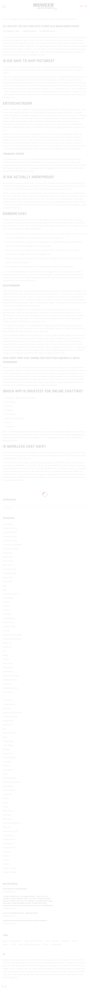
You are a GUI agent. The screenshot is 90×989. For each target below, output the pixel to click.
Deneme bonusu (78, 971)
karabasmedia (8, 721)
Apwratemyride (16, 941)
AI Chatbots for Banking (12, 545)
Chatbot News (8, 622)
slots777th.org (8, 811)
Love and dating (9, 757)
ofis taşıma (56, 968)
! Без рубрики (8, 524)
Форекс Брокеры (9, 868)
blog (4, 590)
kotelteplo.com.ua (9, 733)
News (5, 774)
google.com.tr (13, 977)
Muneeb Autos (48, 31)
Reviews (6, 798)
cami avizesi (19, 966)
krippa (5, 737)
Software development (11, 823)
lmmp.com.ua (8, 753)
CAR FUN (6, 610)
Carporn (56, 941)
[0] (84, 7)
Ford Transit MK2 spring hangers (15, 889)
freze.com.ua (8, 663)
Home (5, 19)
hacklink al (24, 960)
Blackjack (61, 974)
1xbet (70, 971)
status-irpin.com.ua (10, 831)
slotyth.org (7, 815)
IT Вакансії (7, 700)
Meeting (6, 766)
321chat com (76, 434)
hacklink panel (14, 960)
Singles (5, 806)
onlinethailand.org (9, 778)
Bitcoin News (8, 577)
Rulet (46, 971)
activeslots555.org (10, 536)
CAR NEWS (7, 614)
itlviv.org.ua (7, 708)
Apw (5, 941)
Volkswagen (56, 944)
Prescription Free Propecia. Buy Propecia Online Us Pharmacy (25, 921)
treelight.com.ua (9, 839)
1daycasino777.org (10, 528)
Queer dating (8, 786)
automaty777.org (9, 569)
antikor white (8, 553)
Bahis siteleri (7, 974)
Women (6, 860)
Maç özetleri (17, 974)
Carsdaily (66, 941)
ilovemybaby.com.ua (10, 688)
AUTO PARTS (8, 565)
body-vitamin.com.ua (11, 594)
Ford (14, 944)
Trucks (46, 944)
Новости (6, 864)
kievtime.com (8, 725)
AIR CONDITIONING (10, 549)
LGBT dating (7, 745)
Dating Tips (7, 647)
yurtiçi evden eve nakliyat (70, 968)
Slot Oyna (57, 971)
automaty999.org (9, 573)
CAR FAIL (6, 606)
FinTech (6, 659)
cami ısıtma (62, 966)
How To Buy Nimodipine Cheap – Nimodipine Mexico (20, 913)
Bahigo (64, 971)
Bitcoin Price (7, 581)
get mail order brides (11, 675)
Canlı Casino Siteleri (37, 974)
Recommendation (9, 790)
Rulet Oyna (75, 974)
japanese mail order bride (12, 712)
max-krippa (7, 761)
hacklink (6, 960)
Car (48, 941)
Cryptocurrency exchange (12, 635)
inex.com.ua (7, 692)
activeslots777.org (10, 540)
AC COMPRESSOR (10, 532)
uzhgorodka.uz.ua (9, 847)
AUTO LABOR (8, 561)
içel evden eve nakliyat (25, 971)
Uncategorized (14, 19)
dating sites (7, 643)
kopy (4, 729)
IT (3, 696)
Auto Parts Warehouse (34, 941)
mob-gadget (7, 770)
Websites (6, 856)
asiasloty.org (7, 557)
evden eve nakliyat (16, 968)
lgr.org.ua (6, 749)
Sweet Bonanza (51, 974)
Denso (6, 944)
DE (4, 651)
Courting (6, 630)
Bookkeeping (8, 598)
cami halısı (80, 960)
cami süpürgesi (40, 966)
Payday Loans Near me (12, 782)
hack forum (58, 960)
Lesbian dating (8, 741)
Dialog (5, 655)
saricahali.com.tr (59, 963)
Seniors (5, 802)
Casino (50, 971)
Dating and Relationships (12, 639)
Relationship (7, 794)
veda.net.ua (7, 852)
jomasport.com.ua (10, 716)
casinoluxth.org (8, 618)
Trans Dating (8, 835)
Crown (75, 941)
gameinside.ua (8, 671)
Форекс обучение (10, 872)
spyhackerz (7, 827)
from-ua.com (8, 667)
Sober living (7, 819)
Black (5, 585)
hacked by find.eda (10, 680)
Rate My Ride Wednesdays (30, 944)
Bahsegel (26, 974)
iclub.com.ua (7, 684)
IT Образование (9, 704)
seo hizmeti (39, 971)
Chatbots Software (10, 626)
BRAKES (6, 602)
